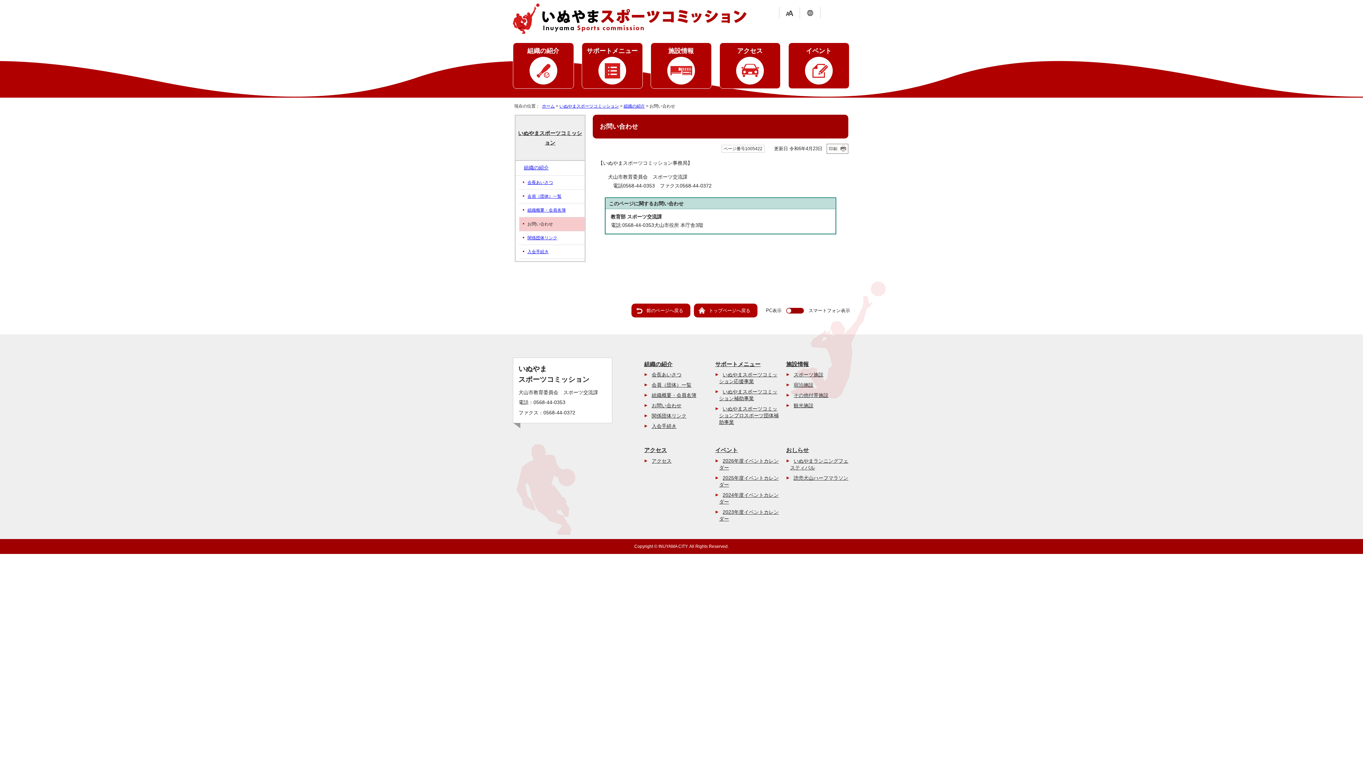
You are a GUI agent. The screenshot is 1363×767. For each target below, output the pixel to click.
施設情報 (681, 50)
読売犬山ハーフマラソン (821, 478)
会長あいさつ (540, 182)
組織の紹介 (543, 50)
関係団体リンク (542, 237)
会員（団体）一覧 (544, 196)
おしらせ (797, 450)
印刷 (833, 148)
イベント (819, 50)
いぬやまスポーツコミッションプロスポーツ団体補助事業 (749, 415)
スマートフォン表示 (829, 310)
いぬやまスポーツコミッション (589, 106)
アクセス (750, 50)
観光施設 (804, 405)
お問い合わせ (667, 405)
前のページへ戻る (664, 310)
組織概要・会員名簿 (546, 210)
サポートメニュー (612, 50)
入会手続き (538, 251)
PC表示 (774, 310)
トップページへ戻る (729, 310)
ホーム (548, 106)
